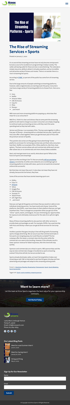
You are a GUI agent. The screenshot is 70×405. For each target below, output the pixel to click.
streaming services (36, 273)
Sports (46, 267)
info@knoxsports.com (16, 325)
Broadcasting (31, 267)
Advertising (18, 267)
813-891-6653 (13, 327)
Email (6, 383)
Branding (24, 267)
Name (6, 375)
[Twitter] (8, 331)
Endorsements (40, 267)
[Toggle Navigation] (66, 3)
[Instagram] (12, 331)
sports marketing (26, 273)
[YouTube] (15, 331)
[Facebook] (5, 331)
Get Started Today (35, 299)
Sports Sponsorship (14, 269)
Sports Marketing (53, 267)
